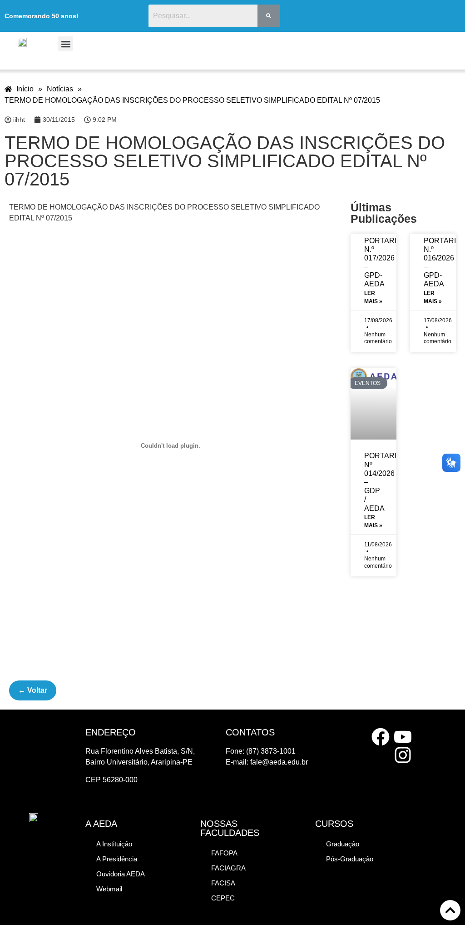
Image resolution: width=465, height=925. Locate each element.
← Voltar (32, 690)
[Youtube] (403, 737)
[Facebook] (380, 737)
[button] (65, 43)
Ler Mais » (373, 297)
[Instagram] (403, 755)
